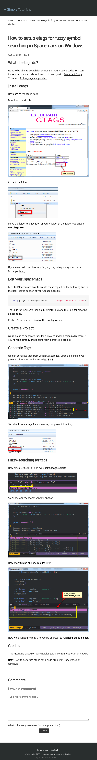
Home (10, 20)
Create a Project (21, 328)
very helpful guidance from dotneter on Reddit (61, 653)
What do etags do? (23, 62)
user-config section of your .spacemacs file (36, 291)
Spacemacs (21, 20)
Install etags (18, 86)
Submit (44, 731)
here (21, 271)
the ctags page (30, 94)
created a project (61, 340)
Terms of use (42, 750)
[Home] (50, 10)
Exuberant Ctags (73, 74)
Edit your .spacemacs (25, 279)
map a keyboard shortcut (45, 637)
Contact (54, 750)
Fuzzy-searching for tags (27, 460)
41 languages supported (33, 78)
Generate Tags (19, 347)
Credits (14, 645)
